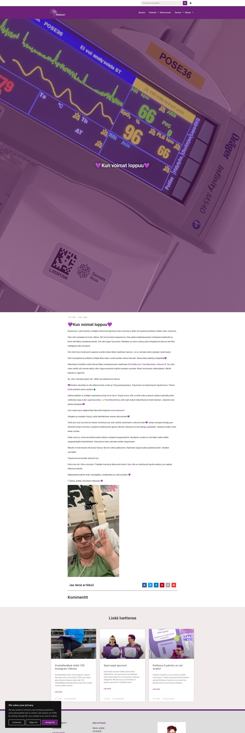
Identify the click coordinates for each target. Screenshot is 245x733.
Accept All (50, 722)
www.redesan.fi (118, 410)
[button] (144, 585)
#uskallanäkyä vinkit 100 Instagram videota (69, 667)
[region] (33, 714)
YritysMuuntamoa (112, 400)
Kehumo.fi (161, 364)
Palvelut (152, 12)
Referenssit (165, 12)
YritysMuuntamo (149, 364)
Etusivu (142, 12)
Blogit (85, 317)
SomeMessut (134, 364)
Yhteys (188, 12)
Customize (16, 722)
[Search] (185, 3)
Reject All (33, 722)
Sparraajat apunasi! (115, 665)
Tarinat (178, 12)
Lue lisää (58, 692)
